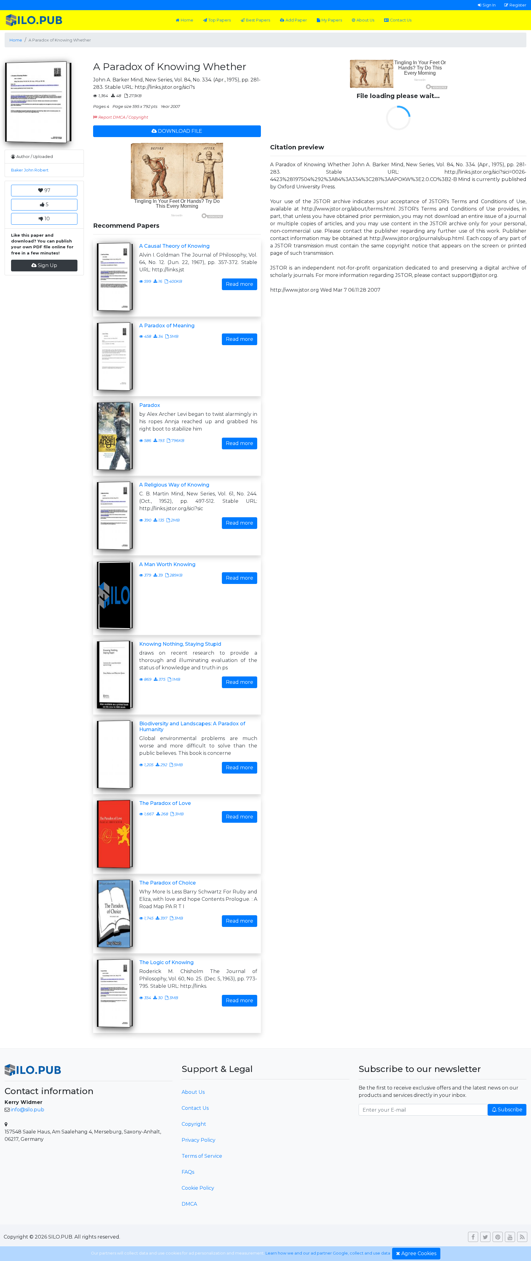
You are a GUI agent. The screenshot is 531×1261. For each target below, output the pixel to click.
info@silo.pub (27, 1110)
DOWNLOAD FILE (180, 131)
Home (187, 20)
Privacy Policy (198, 1140)
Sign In (489, 4)
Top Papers (219, 20)
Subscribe (510, 1110)
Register (517, 4)
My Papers (331, 20)
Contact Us (400, 20)
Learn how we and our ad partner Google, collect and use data (328, 1253)
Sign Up (47, 265)
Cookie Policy (198, 1188)
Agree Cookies (418, 1253)
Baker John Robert (30, 170)
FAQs (188, 1172)
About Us (365, 20)
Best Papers (258, 20)
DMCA (189, 1204)
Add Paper (296, 20)
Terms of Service (202, 1156)
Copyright (194, 1124)
